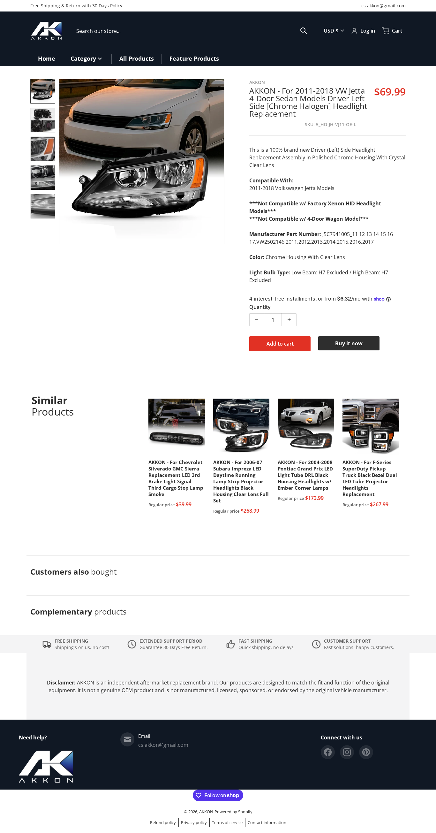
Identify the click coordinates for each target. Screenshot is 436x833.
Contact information (267, 822)
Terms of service (227, 822)
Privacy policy (194, 822)
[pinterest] (366, 752)
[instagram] (347, 752)
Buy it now (349, 343)
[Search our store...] (303, 31)
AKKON (206, 811)
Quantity (260, 306)
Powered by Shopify (233, 811)
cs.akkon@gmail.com (383, 6)
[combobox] (191, 31)
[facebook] (328, 752)
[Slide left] (62, 162)
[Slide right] (220, 162)
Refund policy (163, 822)
